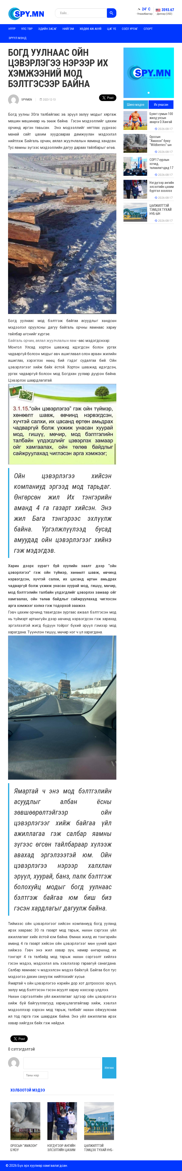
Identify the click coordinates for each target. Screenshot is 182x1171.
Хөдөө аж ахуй (90, 29)
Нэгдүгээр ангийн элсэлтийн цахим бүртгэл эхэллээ (61, 1150)
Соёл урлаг (130, 29)
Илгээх (109, 1067)
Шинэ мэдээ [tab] (135, 104)
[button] (149, 93)
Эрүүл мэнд (17, 38)
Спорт (148, 29)
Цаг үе (111, 29)
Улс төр (26, 29)
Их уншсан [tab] (161, 104)
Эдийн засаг (47, 29)
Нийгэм (68, 29)
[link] (42, 340)
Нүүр (12, 29)
